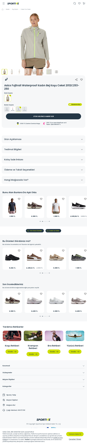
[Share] (76, 79)
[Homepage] (13, 3)
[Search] (74, 3)
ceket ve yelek (25, 9)
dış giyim (15, 9)
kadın (8, 9)
